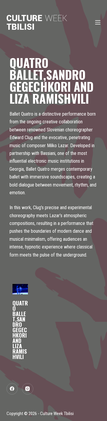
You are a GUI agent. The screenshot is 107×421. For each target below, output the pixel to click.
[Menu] (97, 22)
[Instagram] (27, 388)
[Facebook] (12, 388)
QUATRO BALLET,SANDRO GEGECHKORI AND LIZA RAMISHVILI (20, 330)
